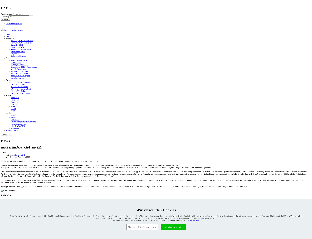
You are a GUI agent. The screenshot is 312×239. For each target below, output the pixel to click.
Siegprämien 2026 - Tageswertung (24, 67)
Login (306, 2)
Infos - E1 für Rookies (19, 71)
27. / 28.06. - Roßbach (19, 87)
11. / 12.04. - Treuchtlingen (21, 82)
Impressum (15, 128)
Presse (13, 111)
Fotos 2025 (15, 100)
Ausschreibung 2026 (19, 60)
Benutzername (6, 14)
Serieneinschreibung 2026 (21, 49)
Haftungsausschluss (18, 124)
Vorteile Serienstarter (19, 69)
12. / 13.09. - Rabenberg (20, 91)
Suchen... (4, 135)
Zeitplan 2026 (16, 63)
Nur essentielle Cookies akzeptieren (142, 227)
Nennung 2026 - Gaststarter (21, 43)
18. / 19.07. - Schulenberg (21, 89)
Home (8, 34)
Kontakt (14, 115)
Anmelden (5, 19)
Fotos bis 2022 (16, 106)
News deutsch (19, 155)
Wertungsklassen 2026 (19, 65)
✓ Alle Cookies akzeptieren (173, 227)
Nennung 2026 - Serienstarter (22, 41)
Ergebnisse (15, 54)
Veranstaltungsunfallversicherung (23, 122)
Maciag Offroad (12, 130)
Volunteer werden (17, 78)
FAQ (13, 117)
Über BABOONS (18, 126)
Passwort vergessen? (14, 24)
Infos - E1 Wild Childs (19, 73)
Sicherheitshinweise (18, 56)
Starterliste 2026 (17, 45)
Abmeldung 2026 (17, 47)
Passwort (4, 17)
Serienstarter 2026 (18, 52)
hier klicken (194, 220)
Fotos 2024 (15, 102)
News (8, 36)
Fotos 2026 (15, 98)
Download (15, 120)
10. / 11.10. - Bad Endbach (21, 93)
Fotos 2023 (15, 104)
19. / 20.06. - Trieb (18, 84)
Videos (13, 109)
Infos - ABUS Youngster (20, 76)
